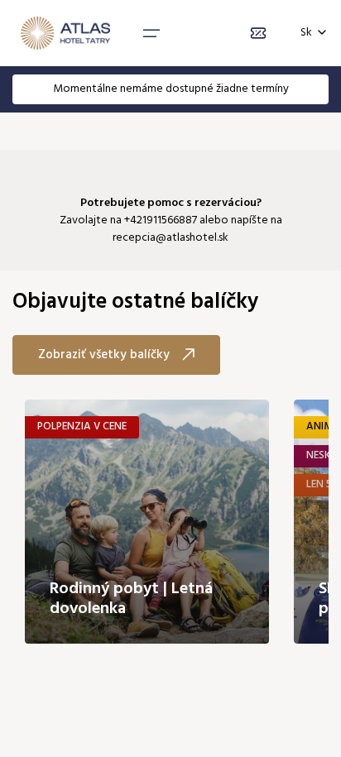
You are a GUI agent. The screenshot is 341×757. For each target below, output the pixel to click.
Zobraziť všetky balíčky (104, 355)
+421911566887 (160, 220)
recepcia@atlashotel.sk (170, 237)
